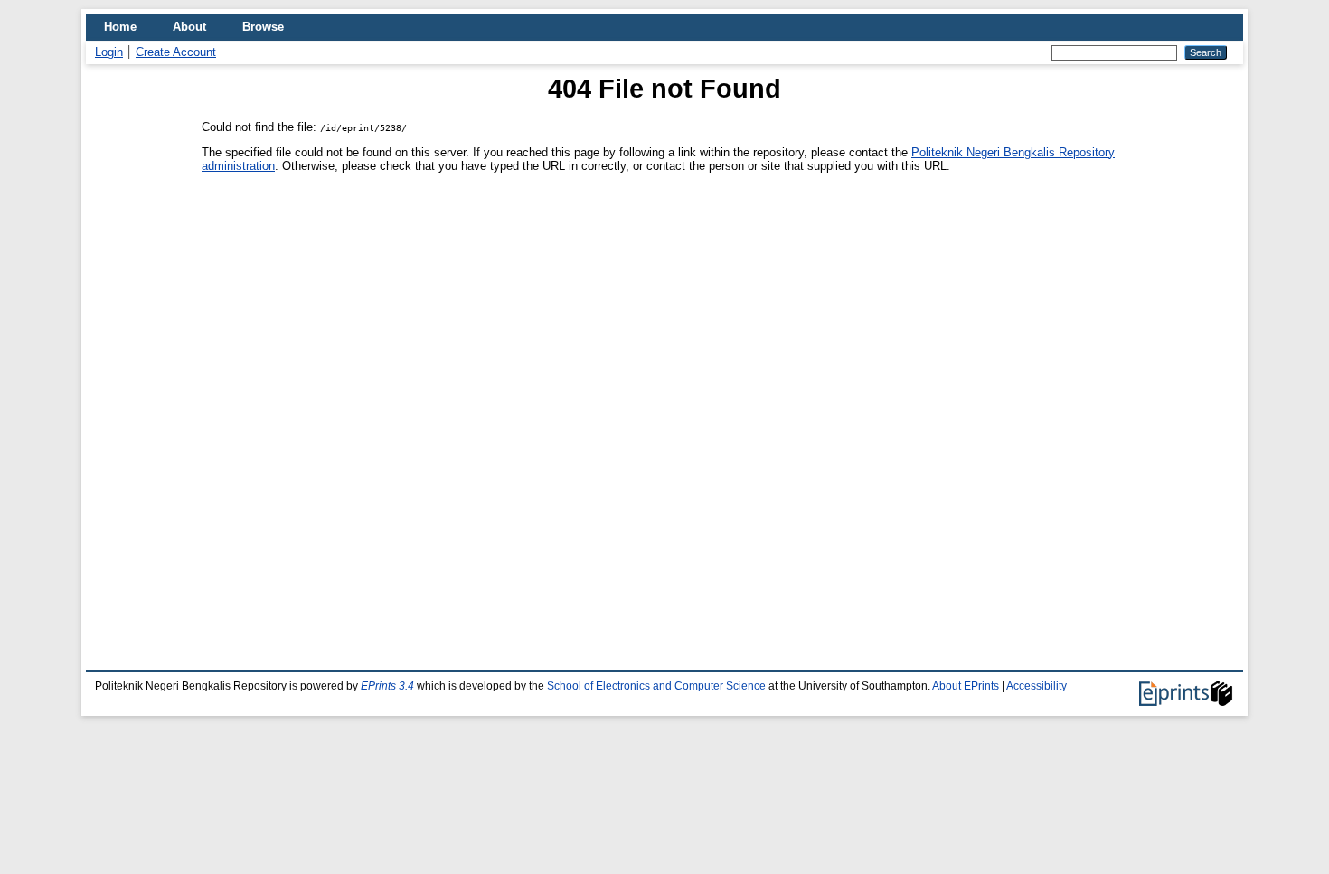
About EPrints (965, 686)
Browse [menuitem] (263, 26)
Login (109, 52)
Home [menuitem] (120, 26)
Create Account (176, 52)
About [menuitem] (189, 26)
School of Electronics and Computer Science (656, 686)
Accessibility (1036, 686)
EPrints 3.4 (387, 686)
